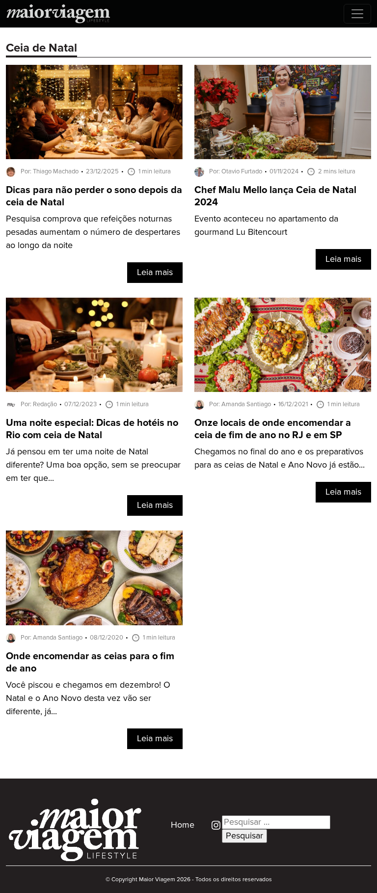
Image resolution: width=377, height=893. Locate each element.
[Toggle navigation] (357, 14)
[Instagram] (212, 825)
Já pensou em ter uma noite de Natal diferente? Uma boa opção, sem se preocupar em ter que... (93, 465)
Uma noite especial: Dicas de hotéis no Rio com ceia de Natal (92, 429)
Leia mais (155, 272)
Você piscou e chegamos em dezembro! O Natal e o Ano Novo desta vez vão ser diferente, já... (88, 698)
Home (182, 825)
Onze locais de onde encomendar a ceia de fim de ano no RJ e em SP (272, 429)
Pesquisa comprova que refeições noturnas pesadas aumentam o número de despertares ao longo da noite (93, 232)
